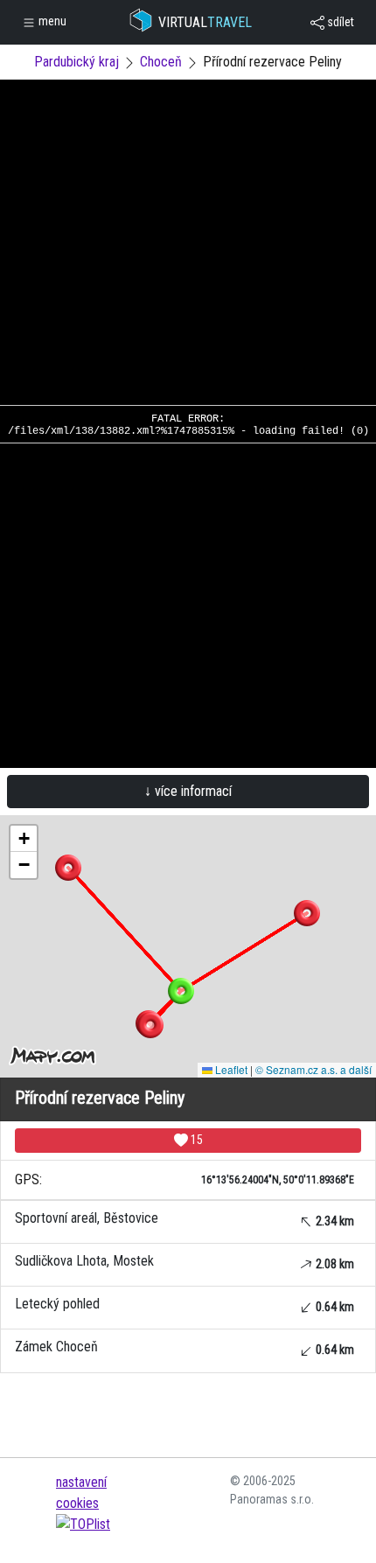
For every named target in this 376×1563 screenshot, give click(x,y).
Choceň (161, 61)
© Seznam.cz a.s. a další (313, 1069)
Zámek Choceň (184, 1347)
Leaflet (229, 1069)
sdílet (339, 22)
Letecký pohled (184, 1304)
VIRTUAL (205, 22)
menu (51, 21)
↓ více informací (188, 791)
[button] (68, 868)
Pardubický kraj (76, 61)
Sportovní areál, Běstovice (184, 1219)
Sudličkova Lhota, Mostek (184, 1261)
